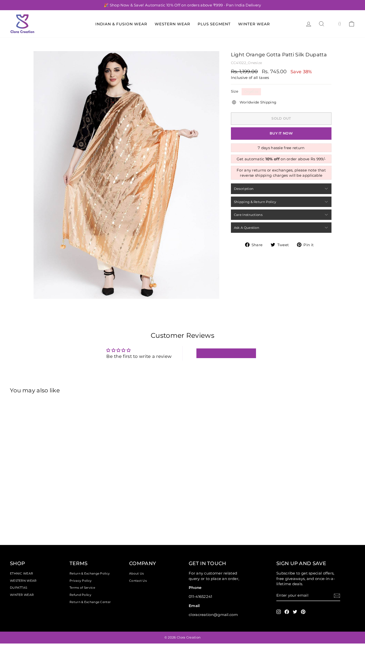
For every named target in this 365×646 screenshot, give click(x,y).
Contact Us (138, 580)
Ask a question (246, 228)
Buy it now (281, 133)
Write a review (226, 353)
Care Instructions (248, 215)
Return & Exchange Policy (90, 573)
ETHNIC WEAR (21, 573)
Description (244, 189)
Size (234, 91)
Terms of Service (82, 587)
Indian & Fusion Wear (121, 24)
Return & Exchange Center (90, 602)
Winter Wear (254, 24)
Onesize (251, 91)
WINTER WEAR (22, 595)
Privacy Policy (81, 580)
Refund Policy (80, 595)
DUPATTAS (18, 587)
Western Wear (172, 24)
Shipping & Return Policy (255, 202)
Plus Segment (214, 24)
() (340, 23)
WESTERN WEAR (23, 580)
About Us (136, 573)
